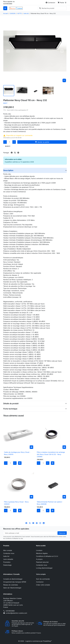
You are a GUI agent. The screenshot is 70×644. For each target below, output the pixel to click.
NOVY (5, 103)
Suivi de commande (43, 579)
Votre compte (41, 574)
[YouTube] (33, 523)
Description (8, 170)
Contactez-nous (8, 553)
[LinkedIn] (43, 523)
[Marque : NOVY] (7, 146)
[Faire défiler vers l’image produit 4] (48, 90)
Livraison (39, 550)
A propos (39, 559)
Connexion (39, 582)
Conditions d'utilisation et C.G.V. (47, 556)
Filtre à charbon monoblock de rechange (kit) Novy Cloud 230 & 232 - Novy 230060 (51, 454)
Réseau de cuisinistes (10, 585)
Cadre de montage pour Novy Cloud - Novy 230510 (17, 453)
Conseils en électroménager (12, 579)
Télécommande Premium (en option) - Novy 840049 (50, 503)
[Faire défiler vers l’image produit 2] (21, 90)
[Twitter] (29, 523)
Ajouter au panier (42, 142)
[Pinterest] (36, 523)
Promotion (6, 562)
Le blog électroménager (44, 568)
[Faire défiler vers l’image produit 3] (35, 90)
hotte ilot (6, 556)
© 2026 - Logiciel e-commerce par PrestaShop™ (35, 641)
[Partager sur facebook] (11, 152)
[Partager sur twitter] (14, 152)
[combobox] (52, 8)
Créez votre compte (43, 585)
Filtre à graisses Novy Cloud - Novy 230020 (16, 503)
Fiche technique (10, 409)
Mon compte (7, 550)
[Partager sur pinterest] (18, 152)
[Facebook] (26, 523)
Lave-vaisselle (8, 559)
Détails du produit (11, 403)
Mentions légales (42, 553)
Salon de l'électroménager (12, 588)
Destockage (7, 565)
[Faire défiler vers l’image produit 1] (8, 90)
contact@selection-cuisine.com (16, 613)
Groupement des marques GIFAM (14, 582)
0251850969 (10, 611)
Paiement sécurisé (42, 562)
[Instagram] (40, 523)
